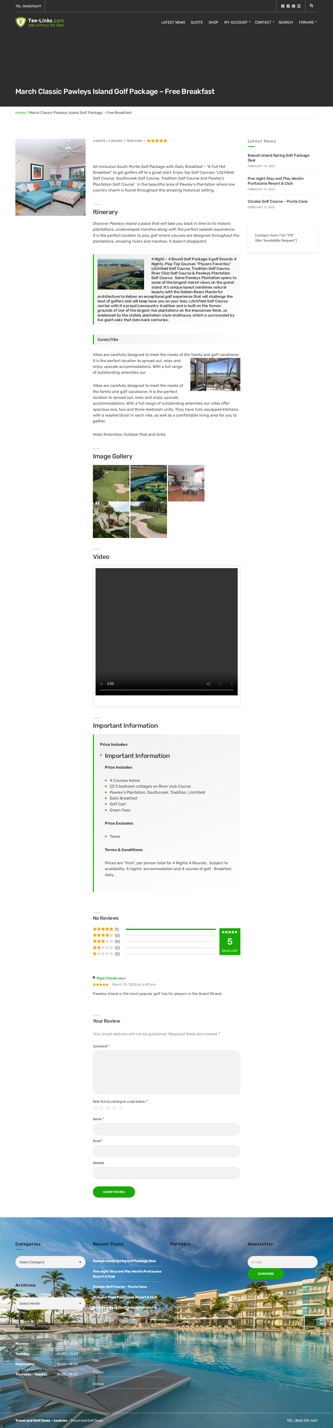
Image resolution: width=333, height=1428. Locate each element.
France (98, 1372)
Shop (213, 22)
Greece (98, 1384)
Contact (263, 22)
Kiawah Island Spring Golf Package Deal (124, 1261)
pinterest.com (293, 6)
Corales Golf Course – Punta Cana (278, 201)
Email (98, 1141)
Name (98, 1119)
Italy (96, 1360)
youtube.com (299, 6)
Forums (306, 22)
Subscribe (266, 1273)
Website (99, 1163)
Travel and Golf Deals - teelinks (41, 1421)
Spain (97, 1349)
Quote (197, 22)
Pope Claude (107, 978)
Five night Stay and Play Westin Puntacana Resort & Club (276, 181)
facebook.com (282, 6)
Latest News (173, 22)
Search (286, 22)
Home (20, 112)
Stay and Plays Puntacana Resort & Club (125, 1297)
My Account (236, 22)
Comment (101, 1046)
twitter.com (288, 6)
